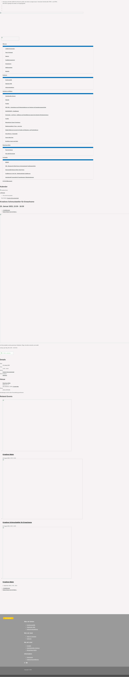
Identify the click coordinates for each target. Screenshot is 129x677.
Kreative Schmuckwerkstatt (8, 372)
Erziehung (5, 75)
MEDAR (7, 162)
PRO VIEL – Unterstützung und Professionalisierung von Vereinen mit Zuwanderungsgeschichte (25, 107)
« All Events (2, 192)
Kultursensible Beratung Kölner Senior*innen (14, 169)
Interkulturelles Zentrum (10, 96)
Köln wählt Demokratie (10, 153)
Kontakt (29, 646)
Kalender (7, 99)
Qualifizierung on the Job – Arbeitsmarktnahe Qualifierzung (17, 173)
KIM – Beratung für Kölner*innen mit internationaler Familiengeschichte (20, 166)
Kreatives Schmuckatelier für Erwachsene (17, 522)
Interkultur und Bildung (7, 91)
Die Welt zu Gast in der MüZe (11, 141)
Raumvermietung (9, 149)
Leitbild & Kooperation (10, 48)
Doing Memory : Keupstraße (11, 133)
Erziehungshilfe (8, 79)
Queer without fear (9, 137)
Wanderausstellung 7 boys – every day (13, 126)
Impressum (30, 657)
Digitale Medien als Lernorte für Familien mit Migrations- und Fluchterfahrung (21, 130)
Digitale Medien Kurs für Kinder (10, 211)
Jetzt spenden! (8, 618)
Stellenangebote (8, 67)
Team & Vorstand (9, 52)
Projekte (7, 103)
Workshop (5, 375)
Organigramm (8, 63)
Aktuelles (7, 71)
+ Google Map (16, 386)
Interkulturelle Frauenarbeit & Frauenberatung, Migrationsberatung (19, 177)
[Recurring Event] (16, 458)
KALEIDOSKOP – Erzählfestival (12, 111)
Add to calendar (7, 353)
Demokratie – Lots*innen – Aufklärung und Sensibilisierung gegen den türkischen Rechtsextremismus (26, 114)
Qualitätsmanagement (10, 60)
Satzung (7, 56)
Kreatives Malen (8, 454)
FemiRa (7, 118)
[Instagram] (24, 663)
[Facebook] (26, 663)
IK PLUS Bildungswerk (7, 181)
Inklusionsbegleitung (9, 87)
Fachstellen (5, 157)
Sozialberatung (6, 210)
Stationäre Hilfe (8, 83)
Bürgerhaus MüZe (6, 145)
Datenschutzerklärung (33, 659)
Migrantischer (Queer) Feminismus (12, 122)
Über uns (5, 43)
